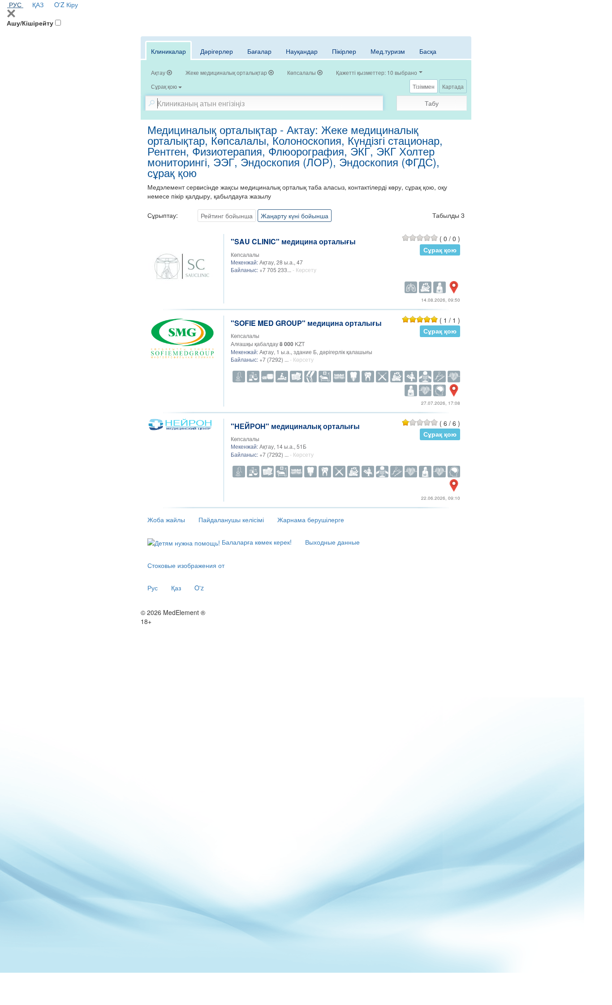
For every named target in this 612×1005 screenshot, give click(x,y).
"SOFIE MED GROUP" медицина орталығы (306, 323)
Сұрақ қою (440, 249)
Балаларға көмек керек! (256, 541)
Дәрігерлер (216, 51)
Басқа (427, 51)
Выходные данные (332, 541)
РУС (15, 4)
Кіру (72, 4)
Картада (453, 86)
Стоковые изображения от (185, 565)
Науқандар (302, 51)
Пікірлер (344, 51)
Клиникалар (168, 51)
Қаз (176, 587)
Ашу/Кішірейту (30, 22)
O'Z (59, 4)
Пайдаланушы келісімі (231, 519)
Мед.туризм (388, 51)
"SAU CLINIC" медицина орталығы (293, 241)
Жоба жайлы (166, 519)
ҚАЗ (37, 4)
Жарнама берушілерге (310, 519)
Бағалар (259, 51)
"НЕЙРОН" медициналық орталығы (295, 426)
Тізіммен (424, 86)
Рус (152, 587)
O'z (199, 587)
